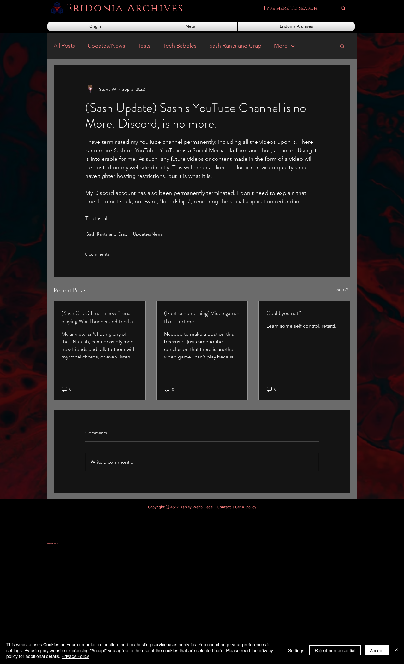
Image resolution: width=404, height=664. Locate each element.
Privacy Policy (75, 656)
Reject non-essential (335, 650)
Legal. (209, 507)
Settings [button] (296, 650)
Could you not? (283, 313)
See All (343, 289)
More (281, 45)
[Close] (396, 650)
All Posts (64, 45)
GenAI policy (245, 507)
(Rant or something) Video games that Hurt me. (202, 317)
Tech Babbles (180, 45)
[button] (342, 46)
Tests (144, 45)
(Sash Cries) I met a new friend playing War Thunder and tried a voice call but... (97, 317)
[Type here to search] (343, 8)
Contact (224, 507)
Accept (376, 650)
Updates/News (106, 45)
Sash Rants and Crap (235, 45)
